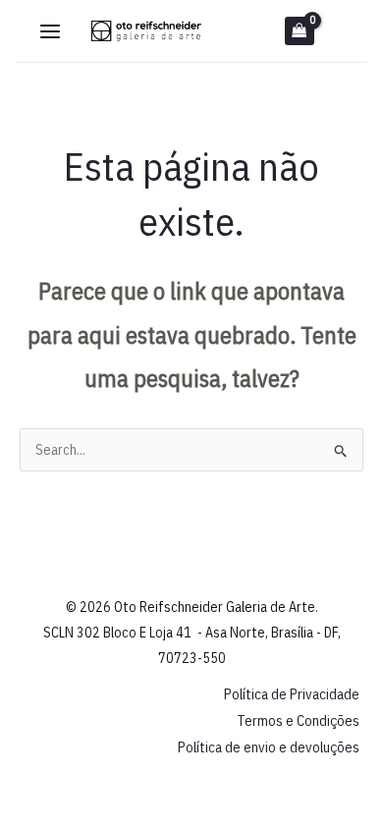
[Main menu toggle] (51, 31)
